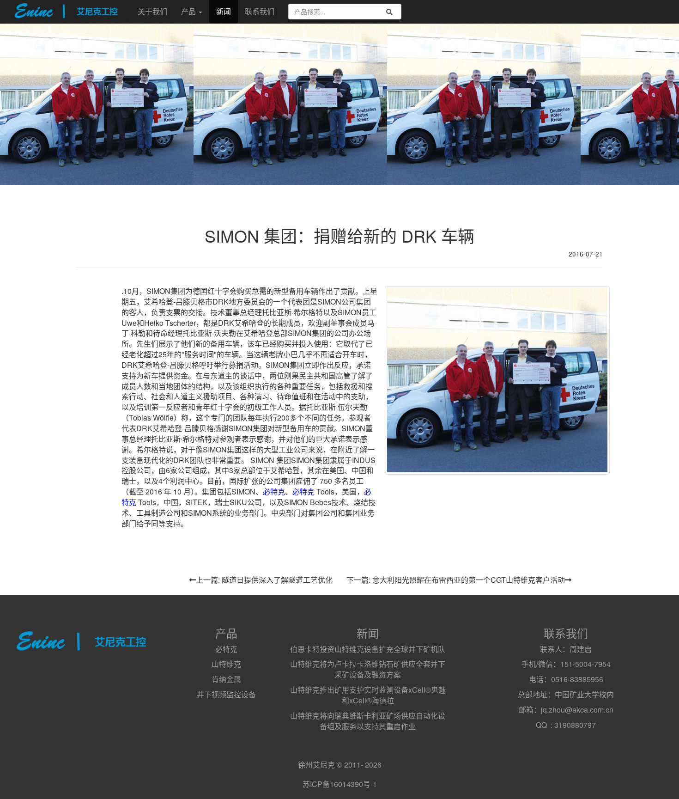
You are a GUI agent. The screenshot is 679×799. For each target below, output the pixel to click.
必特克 (274, 491)
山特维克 (226, 664)
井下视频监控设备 (226, 694)
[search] (389, 12)
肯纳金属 (226, 679)
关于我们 (152, 11)
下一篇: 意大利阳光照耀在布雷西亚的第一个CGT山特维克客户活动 (455, 579)
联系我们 (259, 11)
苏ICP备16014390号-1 (340, 784)
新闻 (223, 11)
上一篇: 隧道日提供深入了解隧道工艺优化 (264, 579)
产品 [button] (189, 11)
